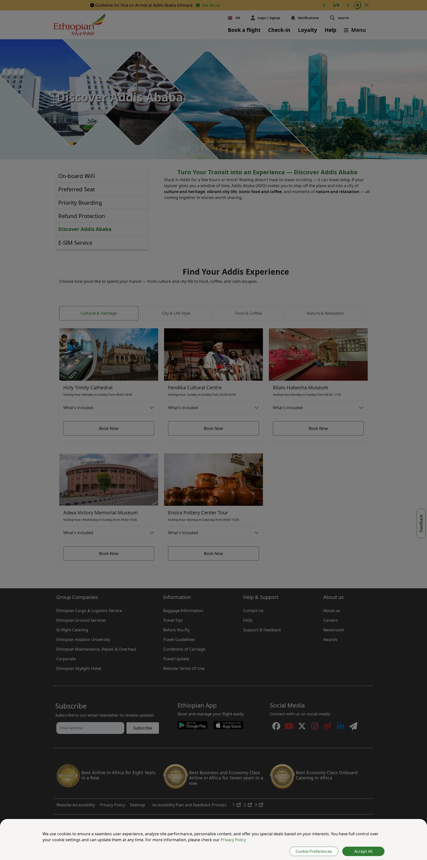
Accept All (363, 851)
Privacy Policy (233, 839)
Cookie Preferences (314, 851)
